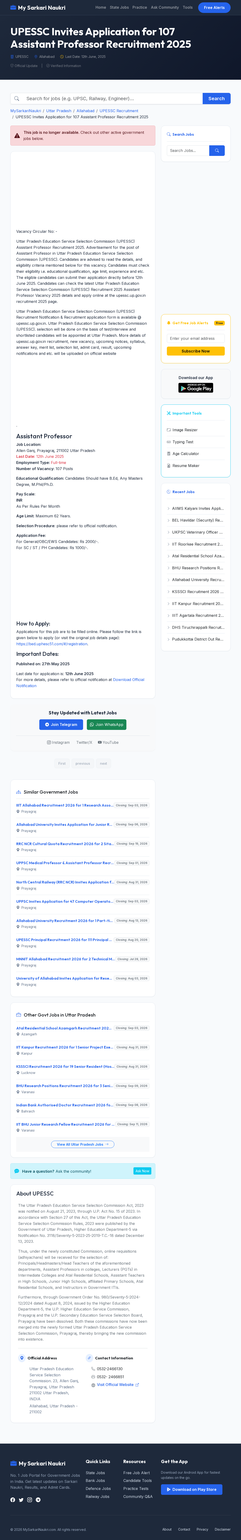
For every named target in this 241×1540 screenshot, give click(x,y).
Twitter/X (84, 742)
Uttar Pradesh (58, 110)
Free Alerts (214, 7)
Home (101, 7)
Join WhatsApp (109, 724)
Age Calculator (186, 453)
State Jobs (119, 7)
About (167, 1529)
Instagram (61, 742)
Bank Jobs (95, 1480)
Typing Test (183, 441)
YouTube (111, 742)
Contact (184, 1529)
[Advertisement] (82, 190)
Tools (188, 7)
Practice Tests (136, 1488)
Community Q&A (138, 1496)
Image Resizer (185, 430)
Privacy (202, 1529)
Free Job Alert (136, 1472)
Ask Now (142, 1171)
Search (217, 98)
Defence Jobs (98, 1488)
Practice (140, 7)
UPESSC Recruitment (119, 110)
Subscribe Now (196, 351)
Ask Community (165, 7)
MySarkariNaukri (25, 110)
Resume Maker (186, 465)
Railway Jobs (97, 1496)
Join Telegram (64, 724)
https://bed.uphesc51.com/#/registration (51, 643)
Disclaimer (223, 1529)
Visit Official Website (116, 1384)
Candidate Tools (137, 1480)
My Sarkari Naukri (41, 7)
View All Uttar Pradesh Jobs (80, 1144)
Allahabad (85, 110)
